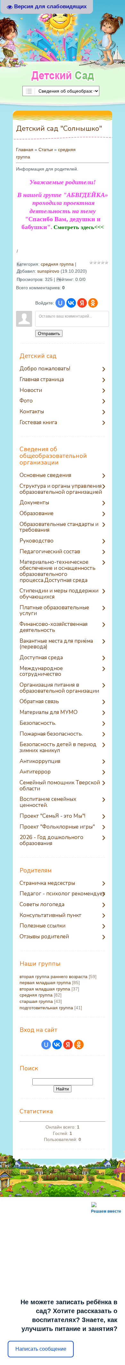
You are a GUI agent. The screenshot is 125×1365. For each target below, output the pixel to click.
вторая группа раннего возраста (54, 976)
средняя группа (57, 264)
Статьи (45, 149)
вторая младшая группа (45, 988)
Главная (24, 149)
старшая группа (36, 1001)
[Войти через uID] (60, 303)
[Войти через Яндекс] (82, 303)
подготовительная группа (46, 1007)
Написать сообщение (40, 1349)
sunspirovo (48, 271)
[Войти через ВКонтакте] (71, 303)
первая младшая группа (45, 982)
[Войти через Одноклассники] (93, 303)
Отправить (49, 333)
